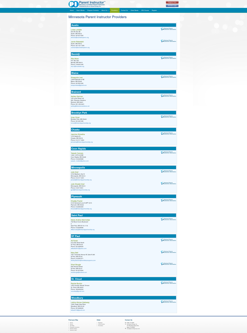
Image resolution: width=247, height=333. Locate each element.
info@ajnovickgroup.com (133, 328)
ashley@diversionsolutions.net (80, 106)
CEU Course (145, 10)
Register (154, 10)
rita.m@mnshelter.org (77, 66)
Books (134, 10)
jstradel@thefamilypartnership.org (81, 180)
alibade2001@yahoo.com (79, 248)
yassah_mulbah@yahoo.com (80, 161)
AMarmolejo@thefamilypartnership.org (82, 229)
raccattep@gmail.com (77, 291)
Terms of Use (73, 330)
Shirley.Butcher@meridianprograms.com (83, 260)
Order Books (101, 324)
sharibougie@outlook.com (79, 272)
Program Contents (74, 327)
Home (72, 10)
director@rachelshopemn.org (80, 37)
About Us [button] (104, 10)
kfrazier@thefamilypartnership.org (81, 209)
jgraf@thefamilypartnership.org (80, 190)
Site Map (72, 325)
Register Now (172, 2)
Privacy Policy (73, 328)
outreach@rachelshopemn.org (80, 47)
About (71, 324)
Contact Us (124, 10)
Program (93, 10)
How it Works (81, 10)
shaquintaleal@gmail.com (79, 85)
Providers (100, 325)
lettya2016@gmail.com (78, 310)
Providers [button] (114, 10)
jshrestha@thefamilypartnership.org (82, 142)
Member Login (172, 5)
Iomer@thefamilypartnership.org (81, 123)
